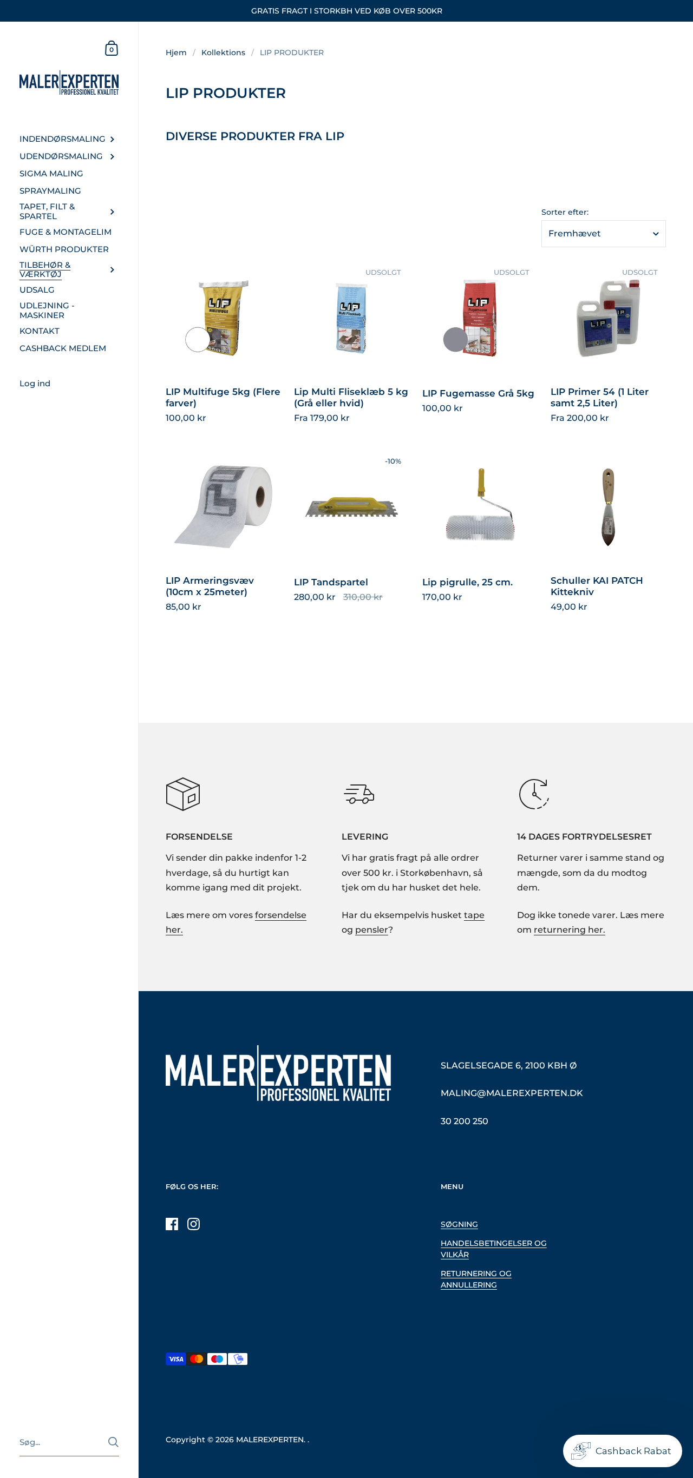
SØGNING (459, 1224)
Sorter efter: (565, 212)
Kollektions (223, 52)
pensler (371, 930)
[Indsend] (113, 1442)
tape (474, 915)
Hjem (176, 52)
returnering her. (569, 930)
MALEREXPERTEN (270, 1439)
